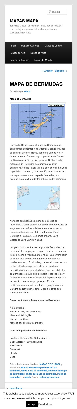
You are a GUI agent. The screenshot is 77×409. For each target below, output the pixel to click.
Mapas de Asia (18, 52)
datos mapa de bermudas (34, 370)
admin (27, 91)
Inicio (13, 45)
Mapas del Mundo (43, 59)
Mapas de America (30, 45)
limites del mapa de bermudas (41, 373)
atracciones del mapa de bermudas (39, 367)
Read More (45, 404)
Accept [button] (31, 404)
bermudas (15, 370)
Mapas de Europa (53, 45)
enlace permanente (49, 377)
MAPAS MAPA (24, 21)
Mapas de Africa (38, 52)
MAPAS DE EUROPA (50, 364)
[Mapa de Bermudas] (38, 198)
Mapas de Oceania (20, 59)
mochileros (16, 388)
